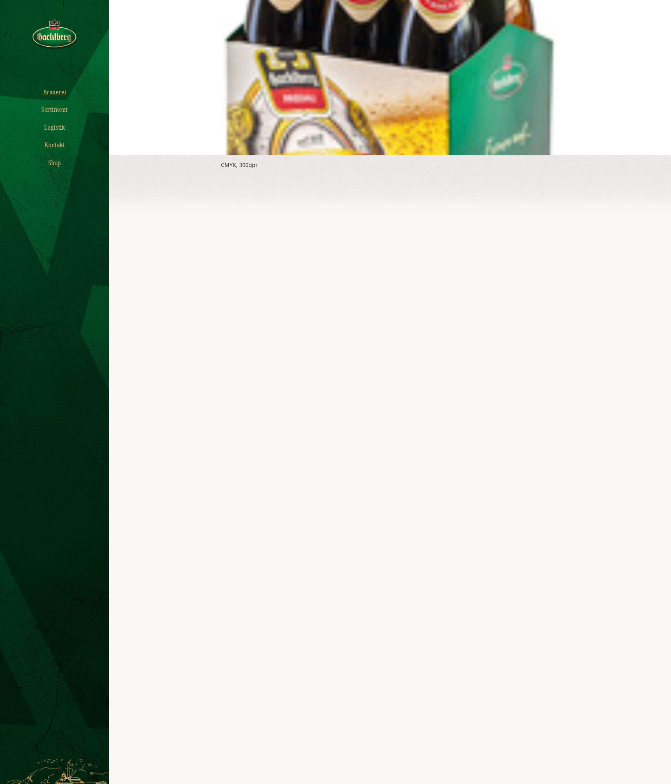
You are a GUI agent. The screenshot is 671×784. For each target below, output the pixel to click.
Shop (54, 162)
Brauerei (54, 92)
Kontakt (54, 145)
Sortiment (54, 109)
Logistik (54, 127)
